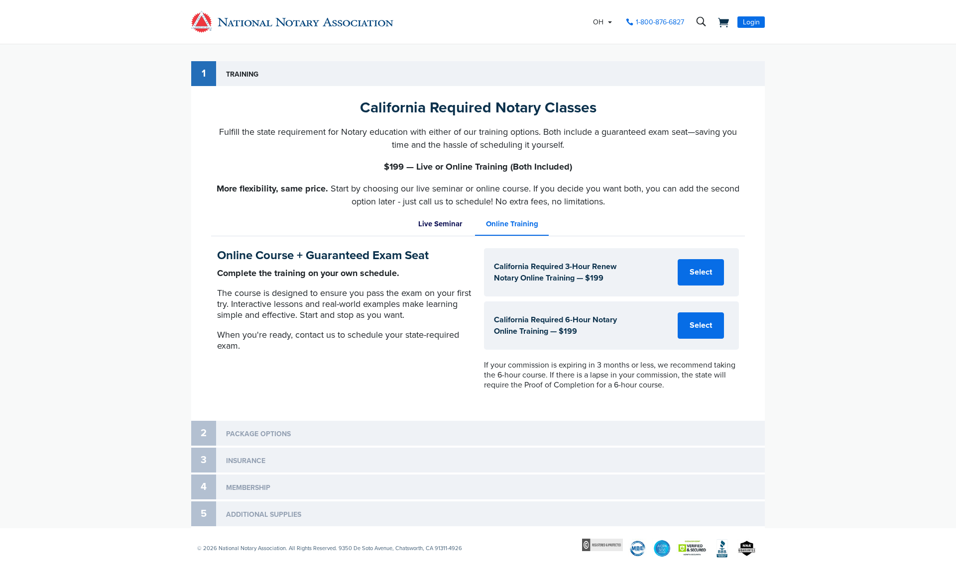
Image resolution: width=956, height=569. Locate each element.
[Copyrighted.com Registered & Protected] (602, 544)
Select (701, 272)
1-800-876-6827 (660, 22)
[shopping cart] (720, 21)
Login (751, 22)
